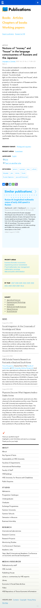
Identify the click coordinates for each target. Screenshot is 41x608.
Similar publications (18, 191)
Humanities (10, 304)
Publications (20, 9)
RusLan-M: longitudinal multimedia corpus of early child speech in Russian (19, 202)
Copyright (23, 600)
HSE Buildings (7, 474)
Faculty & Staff (7, 470)
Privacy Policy (32, 600)
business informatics (11, 262)
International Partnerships (11, 466)
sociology (17, 269)
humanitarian (23, 265)
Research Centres (8, 535)
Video (4, 588)
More (22, 286)
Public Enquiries (7, 481)
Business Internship (9, 521)
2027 (13, 283)
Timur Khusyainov (7, 366)
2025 (20, 283)
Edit (38, 606)
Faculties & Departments (11, 463)
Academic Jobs (7, 550)
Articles (18, 18)
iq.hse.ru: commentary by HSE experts (15, 576)
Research (7, 527)
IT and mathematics (11, 267)
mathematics (9, 269)
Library (4, 580)
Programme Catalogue (10, 495)
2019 (14, 286)
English (14, 156)
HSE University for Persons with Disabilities (17, 478)
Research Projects (8, 538)
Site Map (5, 603)
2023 (28, 283)
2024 (24, 283)
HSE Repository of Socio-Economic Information (19, 591)
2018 (18, 286)
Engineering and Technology (16, 302)
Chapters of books (14, 23)
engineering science (11, 265)
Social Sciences (12, 311)
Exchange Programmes (10, 506)
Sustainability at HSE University (13, 459)
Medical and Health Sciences (16, 307)
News (4, 319)
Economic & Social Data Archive (13, 584)
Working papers (13, 27)
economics (21, 262)
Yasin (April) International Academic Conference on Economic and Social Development (19, 554)
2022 (32, 283)
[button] (4, 195)
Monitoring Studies (9, 542)
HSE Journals (6, 569)
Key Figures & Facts (9, 455)
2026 (16, 283)
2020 (10, 286)
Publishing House (8, 573)
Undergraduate (7, 499)
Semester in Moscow (9, 517)
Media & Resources (11, 561)
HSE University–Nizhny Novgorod (22, 368)
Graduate (5, 502)
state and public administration (15, 271)
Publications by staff (9, 565)
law (19, 267)
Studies (6, 487)
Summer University (9, 510)
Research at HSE (20, 34)
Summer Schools (8, 514)
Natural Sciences (12, 309)
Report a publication (8, 34)
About (5, 448)
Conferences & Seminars (11, 546)
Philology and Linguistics (24, 147)
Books (6, 18)
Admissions (6, 491)
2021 (6, 286)
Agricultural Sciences (13, 300)
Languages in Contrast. (9, 61)
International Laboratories (11, 531)
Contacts (16, 600)
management (25, 267)
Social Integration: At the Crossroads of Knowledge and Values (18, 327)
